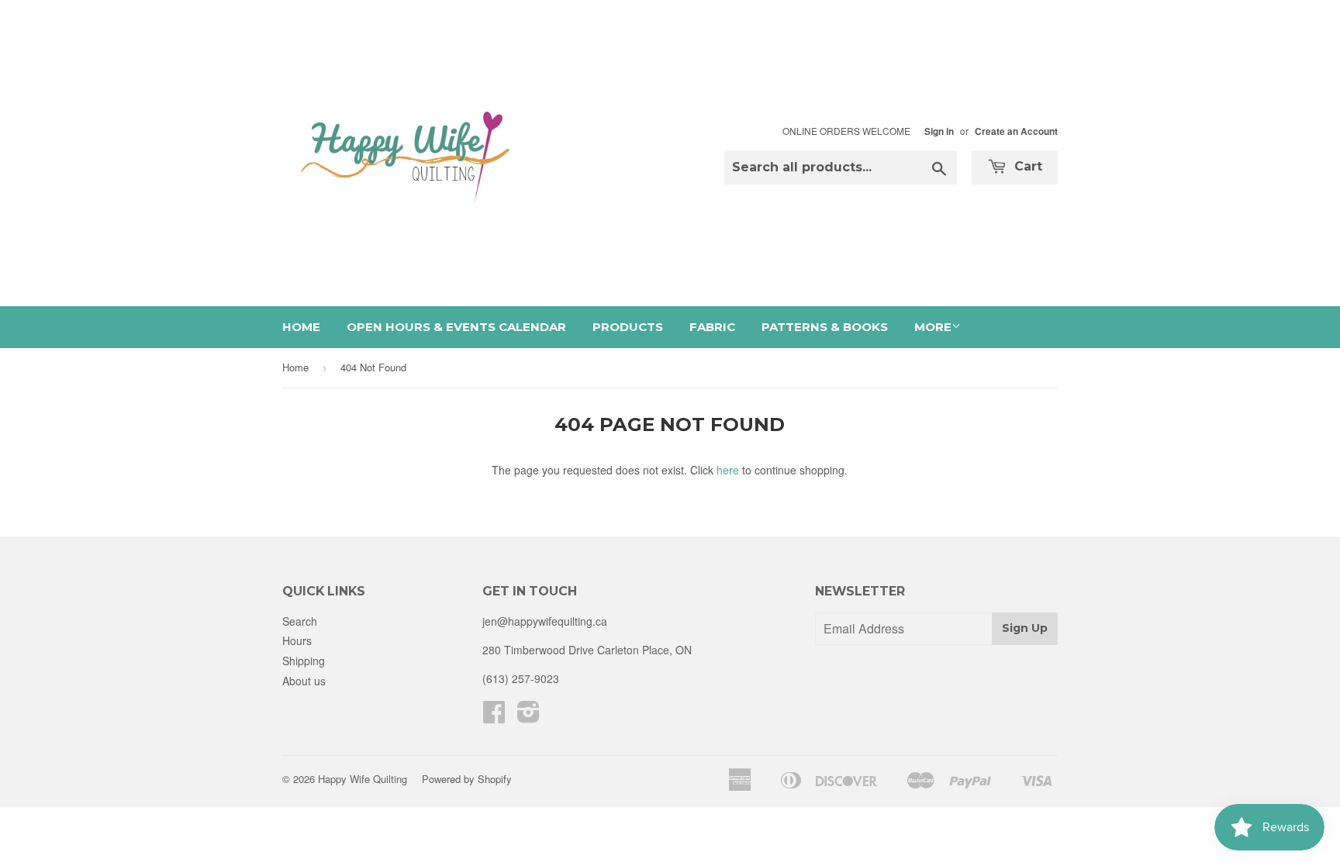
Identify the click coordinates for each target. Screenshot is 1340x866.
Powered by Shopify (467, 778)
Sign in (939, 131)
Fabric (712, 326)
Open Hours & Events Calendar (456, 326)
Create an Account (1016, 131)
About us (304, 680)
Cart (1026, 166)
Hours (297, 640)
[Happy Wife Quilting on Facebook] (494, 716)
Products (627, 326)
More (932, 326)
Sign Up (1025, 628)
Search (299, 621)
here (728, 470)
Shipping (303, 660)
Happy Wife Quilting (362, 778)
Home (301, 326)
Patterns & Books (825, 326)
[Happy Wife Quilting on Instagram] (528, 716)
